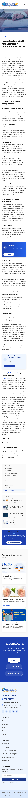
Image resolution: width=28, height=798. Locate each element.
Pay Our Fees (6, 747)
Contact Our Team (14, 673)
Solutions (5, 724)
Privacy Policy (8, 795)
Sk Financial (13, 373)
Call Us (15, 660)
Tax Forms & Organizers (9, 750)
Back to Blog (6, 36)
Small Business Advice (10, 483)
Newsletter (5, 760)
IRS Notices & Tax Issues (10, 475)
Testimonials (6, 731)
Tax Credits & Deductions (11, 473)
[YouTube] (10, 711)
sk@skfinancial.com (11, 702)
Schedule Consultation (14, 542)
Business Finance (6, 50)
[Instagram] (13, 711)
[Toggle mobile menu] (24, 4)
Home (4, 721)
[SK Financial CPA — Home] (10, 4)
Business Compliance (10, 487)
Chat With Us (15, 666)
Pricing (4, 728)
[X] (17, 711)
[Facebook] (3, 711)
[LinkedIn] (6, 711)
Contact (4, 734)
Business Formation (9, 485)
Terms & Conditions (18, 795)
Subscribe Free (14, 779)
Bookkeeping (8, 478)
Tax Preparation (8, 468)
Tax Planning (8, 470)
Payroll (6, 480)
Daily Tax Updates (8, 757)
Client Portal (6, 744)
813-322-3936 (10, 699)
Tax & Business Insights (9, 754)
